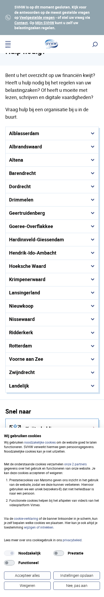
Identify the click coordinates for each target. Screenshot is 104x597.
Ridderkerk (21, 332)
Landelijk (19, 386)
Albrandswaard (25, 146)
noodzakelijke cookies (40, 442)
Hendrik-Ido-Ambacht (32, 253)
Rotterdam (20, 345)
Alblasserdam (24, 133)
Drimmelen (21, 199)
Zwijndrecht (22, 372)
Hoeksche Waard (27, 266)
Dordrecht (20, 186)
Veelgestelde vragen (37, 17)
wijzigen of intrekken (38, 527)
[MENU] (8, 44)
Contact (21, 22)
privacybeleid (72, 540)
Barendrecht (22, 173)
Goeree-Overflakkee (31, 226)
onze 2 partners (75, 464)
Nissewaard (22, 319)
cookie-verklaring (26, 518)
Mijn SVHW (44, 22)
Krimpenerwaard (27, 279)
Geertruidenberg (27, 213)
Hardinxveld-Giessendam (36, 239)
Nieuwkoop (21, 306)
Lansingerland (24, 292)
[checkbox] (9, 553)
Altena (16, 160)
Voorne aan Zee (26, 359)
